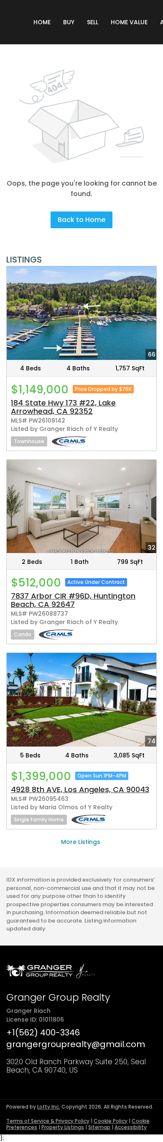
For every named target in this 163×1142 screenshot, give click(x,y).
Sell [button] (92, 22)
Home (42, 22)
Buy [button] (68, 22)
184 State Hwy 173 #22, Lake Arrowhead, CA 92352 (63, 407)
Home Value (129, 22)
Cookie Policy (110, 1120)
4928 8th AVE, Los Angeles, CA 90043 (80, 789)
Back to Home (81, 219)
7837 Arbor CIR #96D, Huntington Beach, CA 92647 (73, 600)
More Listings (80, 842)
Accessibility (131, 1127)
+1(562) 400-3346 (43, 1032)
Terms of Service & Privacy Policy (47, 1120)
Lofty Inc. (48, 1106)
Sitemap (99, 1127)
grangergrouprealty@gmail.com (75, 1044)
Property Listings (62, 1127)
